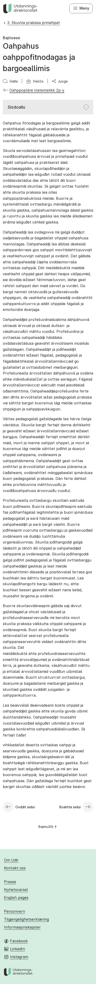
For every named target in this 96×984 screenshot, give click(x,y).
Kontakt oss (15, 868)
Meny (84, 8)
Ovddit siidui (25, 807)
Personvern (14, 911)
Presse (10, 881)
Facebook (19, 941)
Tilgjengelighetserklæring (26, 919)
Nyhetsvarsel (16, 889)
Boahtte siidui (70, 807)
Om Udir (11, 860)
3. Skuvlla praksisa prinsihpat (33, 22)
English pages (16, 897)
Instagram (19, 956)
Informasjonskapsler (22, 927)
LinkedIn (17, 948)
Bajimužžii (45, 827)
